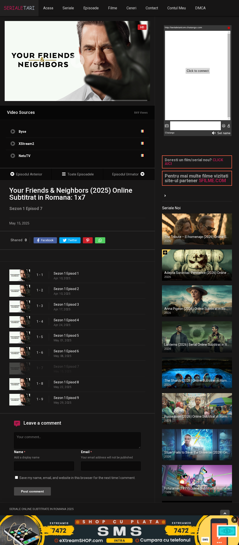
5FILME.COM (212, 180)
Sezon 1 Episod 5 (66, 335)
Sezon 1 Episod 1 (66, 273)
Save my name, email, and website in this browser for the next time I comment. (77, 478)
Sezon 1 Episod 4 (66, 320)
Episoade (91, 8)
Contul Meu (176, 8)
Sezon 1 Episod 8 (66, 382)
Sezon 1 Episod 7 (66, 366)
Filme (112, 8)
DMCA (200, 8)
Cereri (131, 8)
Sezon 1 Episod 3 (66, 304)
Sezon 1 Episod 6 (66, 351)
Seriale (68, 8)
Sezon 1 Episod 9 (66, 398)
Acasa (48, 8)
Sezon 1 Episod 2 (66, 289)
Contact (152, 8)
